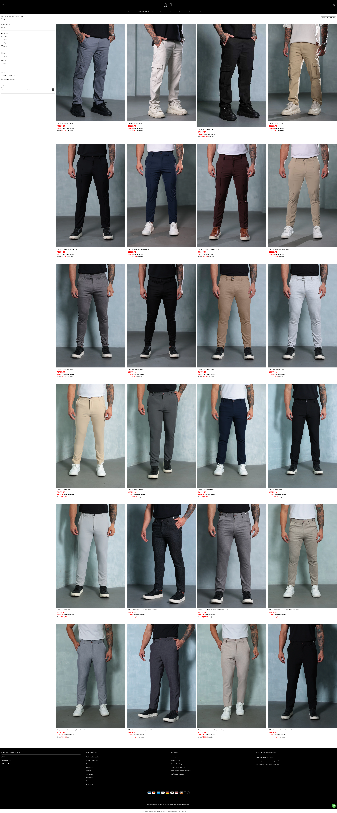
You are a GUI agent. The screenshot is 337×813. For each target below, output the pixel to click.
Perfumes (201, 11)
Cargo (3, 27)
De (1, 87)
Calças (154, 11)
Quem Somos (175, 760)
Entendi (191, 811)
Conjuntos (182, 11)
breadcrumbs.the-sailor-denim (12, 16)
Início (2, 16)
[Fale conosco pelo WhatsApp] (334, 806)
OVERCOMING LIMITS (143, 11)
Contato (174, 757)
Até (27, 87)
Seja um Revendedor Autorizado (181, 770)
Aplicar (53, 89)
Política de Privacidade (178, 774)
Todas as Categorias (128, 11)
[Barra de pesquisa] (3, 5)
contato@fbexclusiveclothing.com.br (268, 761)
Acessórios (210, 11)
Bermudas (191, 11)
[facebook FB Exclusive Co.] (8, 764)
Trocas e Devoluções (178, 767)
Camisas (172, 11)
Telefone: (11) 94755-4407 (264, 757)
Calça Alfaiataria (6, 24)
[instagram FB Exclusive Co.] (3, 764)
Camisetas (163, 11)
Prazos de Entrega (177, 764)
